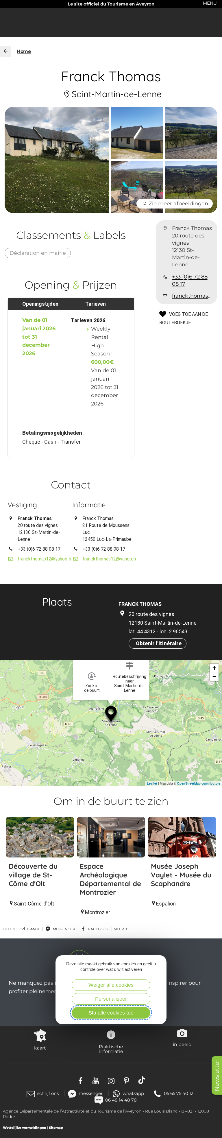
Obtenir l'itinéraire (159, 643)
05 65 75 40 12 (178, 1093)
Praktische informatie (111, 1049)
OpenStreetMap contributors (199, 783)
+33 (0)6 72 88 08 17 (190, 280)
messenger (63, 929)
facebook (98, 929)
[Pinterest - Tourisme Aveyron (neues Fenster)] (126, 1080)
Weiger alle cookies (111, 985)
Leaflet (152, 783)
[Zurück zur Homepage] (5, 51)
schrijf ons (48, 1093)
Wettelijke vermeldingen (24, 1128)
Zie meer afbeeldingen (178, 203)
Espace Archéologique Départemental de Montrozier (110, 879)
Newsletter (216, 1075)
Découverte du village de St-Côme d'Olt (33, 875)
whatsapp (133, 1093)
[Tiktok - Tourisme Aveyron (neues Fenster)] (142, 1080)
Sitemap (56, 1128)
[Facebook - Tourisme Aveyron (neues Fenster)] (80, 1080)
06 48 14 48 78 (121, 1100)
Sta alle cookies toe (111, 1013)
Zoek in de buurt (92, 688)
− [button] (214, 676)
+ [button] (214, 668)
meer (119, 929)
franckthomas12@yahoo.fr (192, 296)
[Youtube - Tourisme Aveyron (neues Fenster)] (96, 1080)
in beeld (182, 1044)
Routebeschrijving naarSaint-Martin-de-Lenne (129, 683)
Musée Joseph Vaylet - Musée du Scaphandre (181, 875)
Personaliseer (111, 999)
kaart (40, 1047)
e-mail (33, 929)
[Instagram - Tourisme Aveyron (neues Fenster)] (111, 1080)
